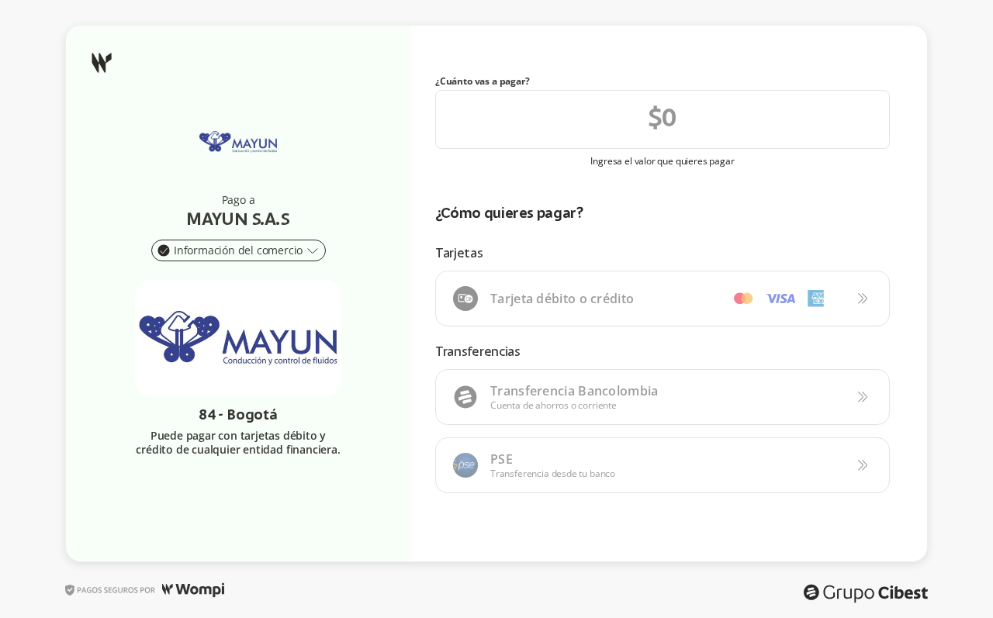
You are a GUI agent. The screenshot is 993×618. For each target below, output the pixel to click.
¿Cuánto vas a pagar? (482, 81)
